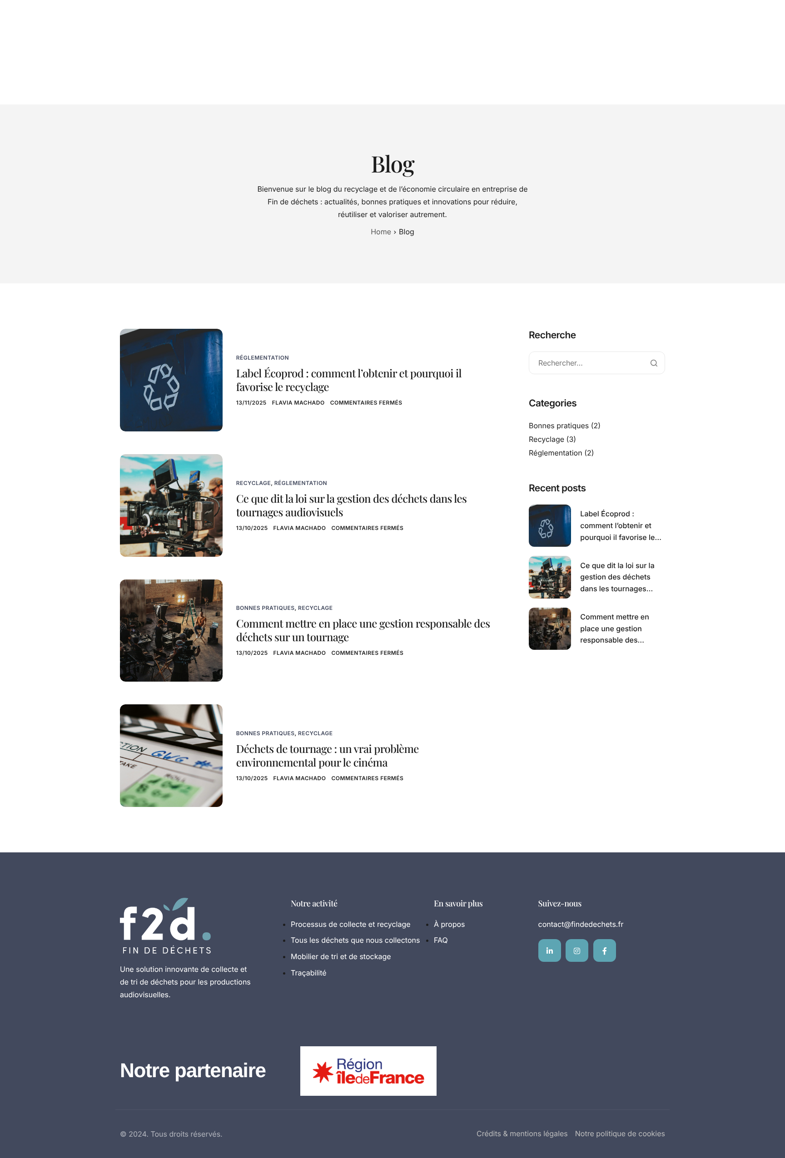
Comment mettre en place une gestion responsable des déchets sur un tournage (363, 630)
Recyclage (253, 483)
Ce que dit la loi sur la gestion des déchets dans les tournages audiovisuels (351, 505)
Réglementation (262, 357)
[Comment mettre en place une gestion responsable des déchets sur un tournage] (171, 629)
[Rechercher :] (597, 363)
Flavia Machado (298, 402)
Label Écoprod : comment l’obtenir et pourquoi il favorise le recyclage (349, 380)
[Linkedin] (549, 950)
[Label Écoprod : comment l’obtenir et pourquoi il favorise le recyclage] (171, 379)
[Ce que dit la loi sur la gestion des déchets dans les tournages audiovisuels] (171, 504)
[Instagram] (577, 950)
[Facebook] (604, 950)
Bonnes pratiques (265, 607)
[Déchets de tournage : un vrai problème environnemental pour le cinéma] (171, 755)
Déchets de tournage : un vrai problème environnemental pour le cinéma (327, 756)
